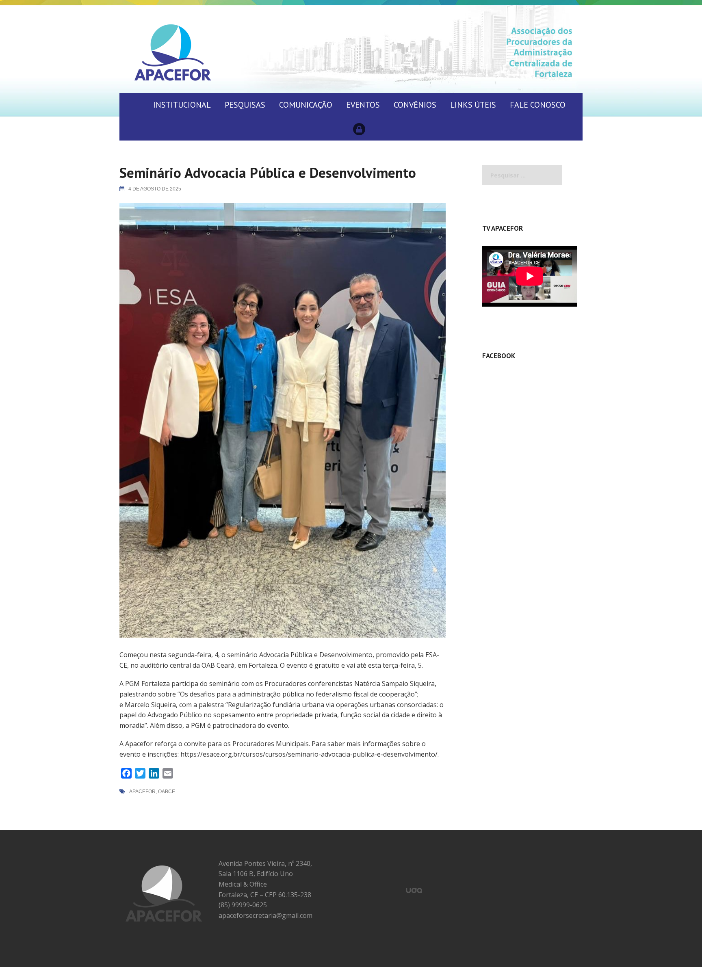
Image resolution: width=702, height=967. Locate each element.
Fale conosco (538, 105)
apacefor (142, 791)
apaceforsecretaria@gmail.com (265, 915)
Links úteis (473, 105)
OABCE (166, 791)
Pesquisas (245, 105)
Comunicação (305, 105)
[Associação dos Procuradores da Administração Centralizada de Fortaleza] (172, 52)
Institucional (182, 105)
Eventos (363, 105)
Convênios (415, 105)
